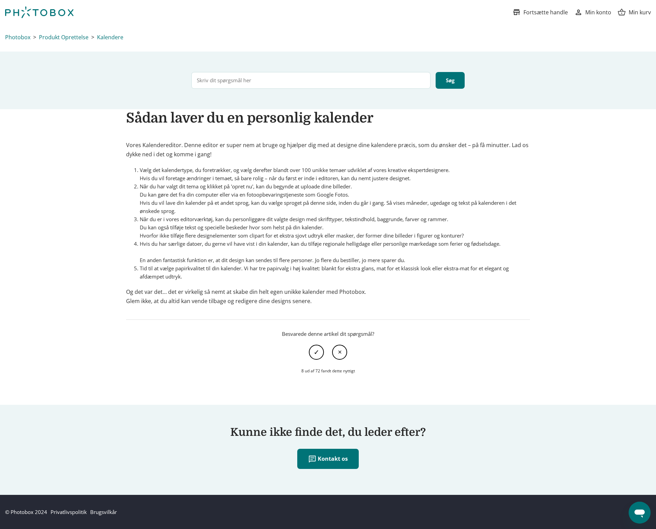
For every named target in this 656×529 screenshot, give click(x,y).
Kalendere (110, 37)
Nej (339, 352)
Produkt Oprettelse (63, 37)
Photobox (17, 37)
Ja (316, 352)
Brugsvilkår (103, 512)
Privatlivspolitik (69, 512)
